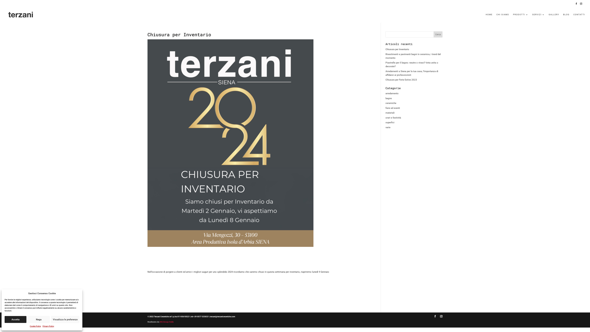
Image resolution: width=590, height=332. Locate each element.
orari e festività (393, 117)
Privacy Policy (48, 326)
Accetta (16, 319)
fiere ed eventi (392, 108)
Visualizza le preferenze (65, 319)
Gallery (554, 15)
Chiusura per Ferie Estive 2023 (401, 79)
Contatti (579, 15)
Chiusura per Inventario (397, 49)
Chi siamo (502, 15)
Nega (38, 319)
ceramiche (390, 103)
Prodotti (519, 15)
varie (387, 127)
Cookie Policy (35, 326)
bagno (388, 98)
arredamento (392, 93)
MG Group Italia (167, 322)
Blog (566, 15)
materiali (390, 112)
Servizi (537, 15)
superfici (389, 122)
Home (489, 15)
